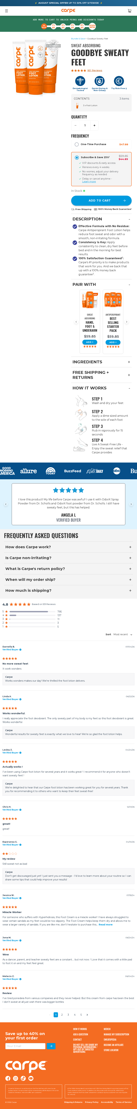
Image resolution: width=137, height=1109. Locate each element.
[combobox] (117, 634)
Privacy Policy (91, 1102)
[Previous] (76, 322)
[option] (90, 322)
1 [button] (55, 1014)
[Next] (126, 322)
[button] (32, 611)
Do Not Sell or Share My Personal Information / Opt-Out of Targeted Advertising (85, 1048)
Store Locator (111, 1050)
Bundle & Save (78, 38)
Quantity (79, 116)
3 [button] (68, 1014)
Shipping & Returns (73, 1102)
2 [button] (62, 1014)
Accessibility (107, 1102)
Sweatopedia (110, 1039)
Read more (106, 924)
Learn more (89, 181)
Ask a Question (80, 1034)
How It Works (80, 1029)
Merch (107, 1029)
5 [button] (81, 1014)
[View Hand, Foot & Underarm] (90, 300)
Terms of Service (124, 1102)
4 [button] (75, 1014)
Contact (77, 1039)
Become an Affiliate (113, 1045)
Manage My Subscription (116, 1034)
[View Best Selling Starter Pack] (113, 300)
